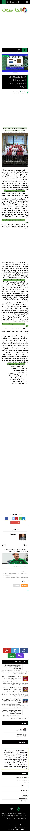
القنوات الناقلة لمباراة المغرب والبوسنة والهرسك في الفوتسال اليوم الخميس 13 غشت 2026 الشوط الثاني (11, 711)
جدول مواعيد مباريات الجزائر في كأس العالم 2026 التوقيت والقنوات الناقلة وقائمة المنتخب (12, 666)
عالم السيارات (24, 788)
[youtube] (15, 825)
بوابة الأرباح (24, 782)
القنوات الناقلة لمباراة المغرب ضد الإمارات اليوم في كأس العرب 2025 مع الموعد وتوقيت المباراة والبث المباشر (11, 689)
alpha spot (25, 566)
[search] (4, 2)
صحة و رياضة (24, 785)
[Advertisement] (15, 30)
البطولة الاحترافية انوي (22, 780)
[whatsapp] (9, 825)
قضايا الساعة (24, 790)
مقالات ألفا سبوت (23, 798)
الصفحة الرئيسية (23, 93)
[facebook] (20, 825)
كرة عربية (24, 793)
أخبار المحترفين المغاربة (21, 777)
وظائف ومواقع (23, 801)
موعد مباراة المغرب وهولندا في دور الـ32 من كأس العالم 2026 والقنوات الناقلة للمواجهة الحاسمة (15, 68)
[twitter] (18, 825)
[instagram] (12, 825)
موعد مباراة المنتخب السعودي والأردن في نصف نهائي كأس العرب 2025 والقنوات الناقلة (11, 700)
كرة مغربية (24, 795)
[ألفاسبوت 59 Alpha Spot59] (15, 10)
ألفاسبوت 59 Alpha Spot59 (17, 829)
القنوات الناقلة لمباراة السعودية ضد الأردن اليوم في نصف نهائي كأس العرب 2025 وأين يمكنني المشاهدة (11, 678)
